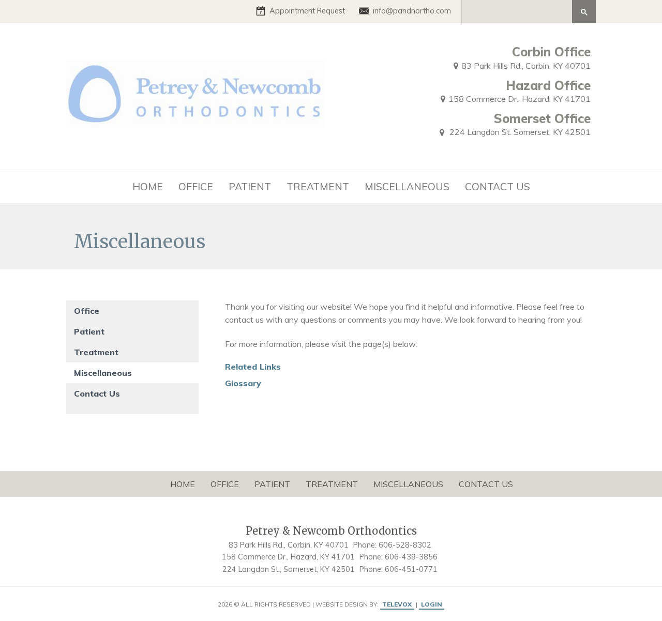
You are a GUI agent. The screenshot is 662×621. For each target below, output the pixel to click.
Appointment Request (307, 11)
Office (86, 311)
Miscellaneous (103, 373)
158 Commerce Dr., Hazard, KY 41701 (519, 99)
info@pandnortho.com (412, 11)
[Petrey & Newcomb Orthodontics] (195, 94)
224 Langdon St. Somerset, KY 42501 (519, 132)
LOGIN (431, 604)
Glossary (243, 383)
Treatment (96, 352)
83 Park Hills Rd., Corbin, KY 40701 (526, 65)
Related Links (253, 366)
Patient (89, 331)
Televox (397, 604)
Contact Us (97, 393)
